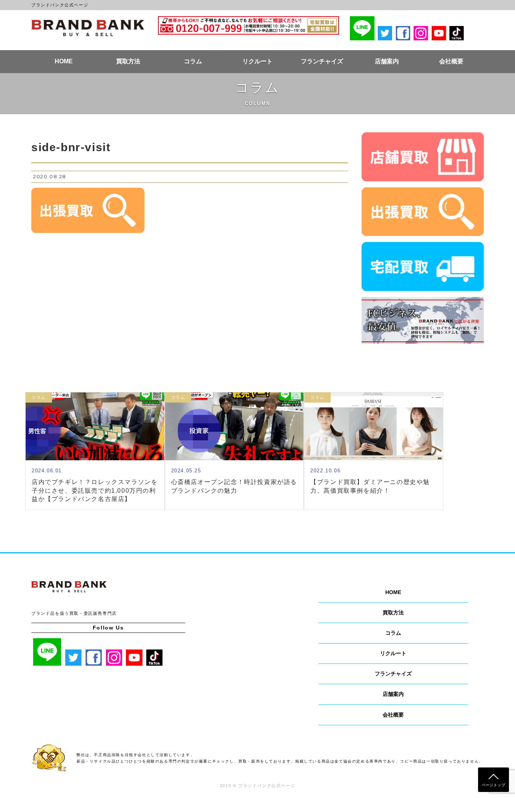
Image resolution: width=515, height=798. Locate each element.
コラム (193, 61)
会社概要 (451, 61)
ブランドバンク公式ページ (87, 28)
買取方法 (128, 61)
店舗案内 (387, 61)
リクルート (257, 61)
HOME (64, 61)
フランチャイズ (322, 61)
